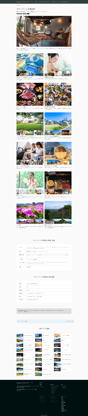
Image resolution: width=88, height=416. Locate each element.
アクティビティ (21, 311)
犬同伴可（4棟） (50, 310)
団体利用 (26, 311)
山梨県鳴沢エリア (53, 393)
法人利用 (40, 1)
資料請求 (62, 1)
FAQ (62, 398)
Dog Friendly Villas (19, 13)
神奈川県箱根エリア (53, 390)
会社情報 (62, 408)
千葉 (28, 13)
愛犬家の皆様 (44, 1)
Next (42, 74)
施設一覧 (36, 1)
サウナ (59, 1)
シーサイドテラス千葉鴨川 (23, 321)
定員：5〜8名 (27, 310)
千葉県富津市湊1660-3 (33, 283)
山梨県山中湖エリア (53, 391)
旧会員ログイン (67, 1)
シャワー (39, 310)
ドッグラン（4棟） (56, 310)
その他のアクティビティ (54, 401)
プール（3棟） (32, 310)
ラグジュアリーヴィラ (43, 398)
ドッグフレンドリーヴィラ (43, 400)
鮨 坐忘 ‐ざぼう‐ (68, 321)
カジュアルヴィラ (42, 399)
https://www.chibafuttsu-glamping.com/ (32, 299)
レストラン (52, 400)
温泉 (36, 310)
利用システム (49, 1)
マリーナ (52, 399)
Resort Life (62, 401)
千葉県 (20, 310)
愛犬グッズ (62, 310)
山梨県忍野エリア (53, 392)
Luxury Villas (24, 13)
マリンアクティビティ (54, 398)
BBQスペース (44, 310)
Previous (18, 74)
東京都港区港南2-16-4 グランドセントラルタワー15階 (27, 389)
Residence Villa (54, 1)
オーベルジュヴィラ (42, 401)
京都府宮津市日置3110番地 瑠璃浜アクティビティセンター (28, 386)
